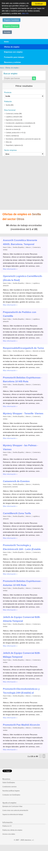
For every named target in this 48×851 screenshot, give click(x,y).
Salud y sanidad (11, 136)
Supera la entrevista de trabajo (12, 814)
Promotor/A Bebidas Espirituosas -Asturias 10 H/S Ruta (22, 583)
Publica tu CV (7, 826)
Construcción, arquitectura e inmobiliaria (19, 123)
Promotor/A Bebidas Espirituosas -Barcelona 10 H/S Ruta (22, 379)
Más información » (10, 269)
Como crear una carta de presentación (15, 810)
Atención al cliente (12, 129)
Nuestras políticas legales (11, 791)
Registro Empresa (11, 26)
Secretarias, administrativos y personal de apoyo (22, 139)
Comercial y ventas (12, 113)
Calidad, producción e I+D (14, 132)
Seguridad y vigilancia (13, 145)
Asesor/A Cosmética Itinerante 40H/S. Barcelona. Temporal (20, 242)
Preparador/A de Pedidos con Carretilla (19, 314)
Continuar (39, 3)
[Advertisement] (24, 183)
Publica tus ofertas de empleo (12, 830)
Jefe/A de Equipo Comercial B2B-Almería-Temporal (21, 619)
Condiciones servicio (9, 787)
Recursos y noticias (12, 62)
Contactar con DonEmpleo (11, 795)
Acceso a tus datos (8, 834)
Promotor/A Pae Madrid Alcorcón (21, 724)
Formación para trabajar (14, 57)
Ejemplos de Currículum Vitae (12, 806)
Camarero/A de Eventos (16, 481)
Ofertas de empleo (11, 47)
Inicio (6, 42)
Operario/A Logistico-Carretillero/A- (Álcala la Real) (22, 278)
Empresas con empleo (13, 52)
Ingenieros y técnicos (13, 120)
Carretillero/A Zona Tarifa (17, 513)
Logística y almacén (12, 117)
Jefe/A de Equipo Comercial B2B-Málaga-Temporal (21, 655)
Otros (7, 142)
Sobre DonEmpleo (8, 782)
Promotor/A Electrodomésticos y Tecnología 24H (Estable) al (21, 691)
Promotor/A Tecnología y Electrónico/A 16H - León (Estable (22, 547)
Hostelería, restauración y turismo (17, 126)
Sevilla (8, 105)
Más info (25, 13)
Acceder (7, 32)
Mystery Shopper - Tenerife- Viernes (23, 413)
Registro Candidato (11, 20)
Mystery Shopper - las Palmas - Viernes (20, 447)
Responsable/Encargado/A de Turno (23, 348)
